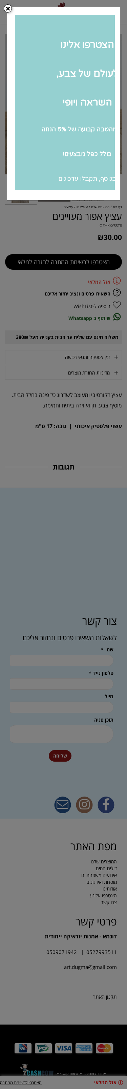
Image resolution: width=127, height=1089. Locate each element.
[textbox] (63, 102)
